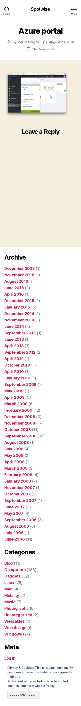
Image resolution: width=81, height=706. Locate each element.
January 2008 (17, 481)
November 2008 (19, 423)
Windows (13, 634)
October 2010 (17, 365)
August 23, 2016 (61, 42)
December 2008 (19, 416)
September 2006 (20, 520)
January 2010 (17, 378)
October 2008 (17, 429)
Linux (9, 582)
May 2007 (13, 513)
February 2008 (18, 474)
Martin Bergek (28, 42)
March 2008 (15, 468)
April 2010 (14, 371)
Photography (16, 608)
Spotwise (40, 9)
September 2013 (20, 333)
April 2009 (14, 397)
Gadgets (12, 576)
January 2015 (17, 307)
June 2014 (14, 326)
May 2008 (14, 455)
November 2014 (19, 320)
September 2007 (20, 500)
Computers (15, 569)
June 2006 (14, 539)
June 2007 (14, 507)
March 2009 (15, 404)
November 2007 (19, 487)
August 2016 (16, 281)
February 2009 (18, 410)
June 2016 (14, 288)
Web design (15, 627)
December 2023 (19, 268)
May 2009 (14, 391)
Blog (8, 563)
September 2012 (19, 352)
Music (10, 602)
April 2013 (14, 346)
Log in (9, 658)
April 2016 (14, 294)
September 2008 (20, 436)
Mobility (11, 595)
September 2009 (20, 384)
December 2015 (19, 300)
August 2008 (16, 442)
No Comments (43, 49)
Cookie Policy (45, 686)
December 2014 (19, 313)
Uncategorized (18, 615)
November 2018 (19, 275)
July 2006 (14, 532)
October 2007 (17, 494)
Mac (8, 589)
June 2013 (14, 339)
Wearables (14, 621)
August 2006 (16, 526)
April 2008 (14, 462)
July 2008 (14, 449)
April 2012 (13, 358)
